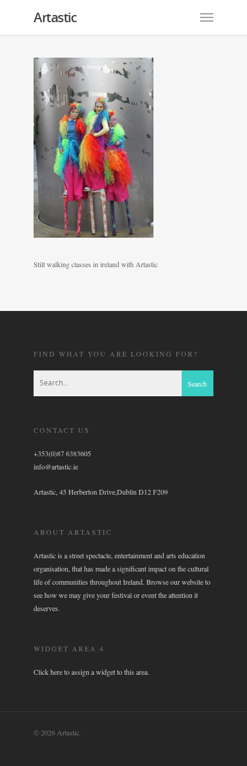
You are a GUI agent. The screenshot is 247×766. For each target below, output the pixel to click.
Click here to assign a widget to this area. (91, 672)
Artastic (55, 16)
